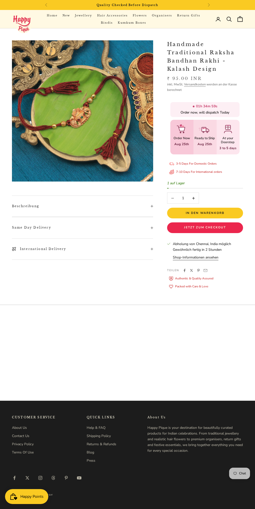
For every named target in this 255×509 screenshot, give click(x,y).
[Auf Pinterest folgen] (66, 477)
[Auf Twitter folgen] (27, 477)
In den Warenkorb (205, 213)
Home (52, 15)
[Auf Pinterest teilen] (198, 270)
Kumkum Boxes (132, 22)
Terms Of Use (23, 452)
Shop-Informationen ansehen (195, 257)
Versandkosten (195, 84)
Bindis (107, 22)
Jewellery (83, 15)
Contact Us (20, 436)
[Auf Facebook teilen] (185, 270)
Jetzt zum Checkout (205, 227)
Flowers (140, 15)
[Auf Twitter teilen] (191, 270)
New (66, 15)
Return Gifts (188, 15)
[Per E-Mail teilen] (205, 270)
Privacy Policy (23, 444)
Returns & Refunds (101, 444)
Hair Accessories (112, 15)
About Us (19, 427)
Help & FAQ (96, 427)
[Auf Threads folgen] (53, 477)
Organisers (162, 15)
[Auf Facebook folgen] (14, 477)
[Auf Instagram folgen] (40, 477)
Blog (90, 452)
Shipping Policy (99, 436)
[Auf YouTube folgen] (79, 477)
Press (91, 460)
